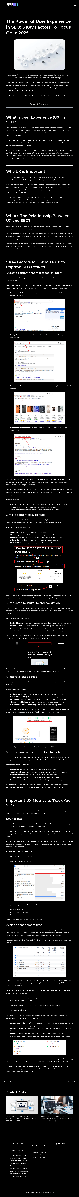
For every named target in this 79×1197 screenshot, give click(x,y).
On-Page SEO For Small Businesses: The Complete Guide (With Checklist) (21, 1119)
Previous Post (7, 1082)
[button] (70, 4)
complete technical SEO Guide (56, 95)
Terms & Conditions (39, 1152)
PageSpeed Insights (41, 747)
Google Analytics (52, 841)
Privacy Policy (39, 1155)
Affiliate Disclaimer (39, 1157)
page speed (35, 709)
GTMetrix (54, 747)
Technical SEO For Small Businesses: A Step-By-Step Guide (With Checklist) (56, 1119)
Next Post (72, 1082)
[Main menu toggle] (75, 5)
